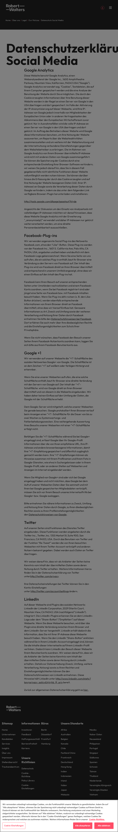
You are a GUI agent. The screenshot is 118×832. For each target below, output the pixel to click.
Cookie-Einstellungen (14, 825)
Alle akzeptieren (82, 825)
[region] (59, 816)
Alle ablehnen (104, 825)
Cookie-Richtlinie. (97, 819)
